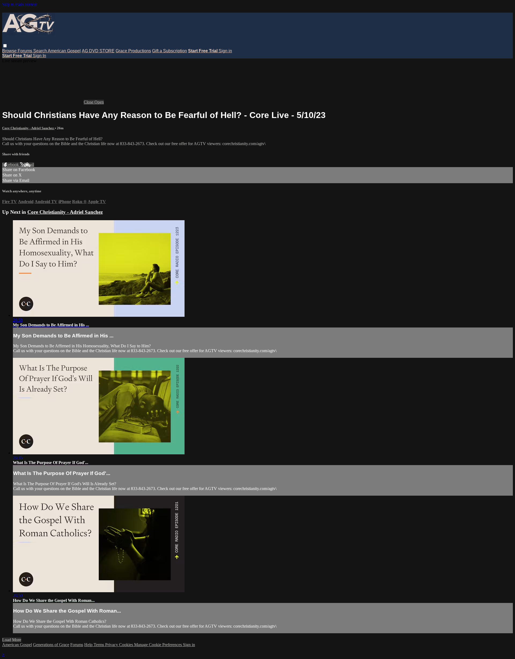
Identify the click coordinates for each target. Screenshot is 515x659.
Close (89, 102)
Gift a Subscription (169, 51)
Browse (10, 51)
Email (29, 164)
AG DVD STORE (98, 51)
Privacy (112, 644)
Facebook (11, 164)
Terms (99, 644)
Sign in (225, 51)
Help (89, 644)
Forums (25, 51)
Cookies (126, 644)
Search (40, 51)
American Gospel (64, 51)
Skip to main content (19, 4)
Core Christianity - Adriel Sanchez (28, 128)
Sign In (39, 55)
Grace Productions (133, 51)
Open (99, 102)
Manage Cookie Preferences (158, 644)
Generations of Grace (51, 644)
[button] (5, 45)
